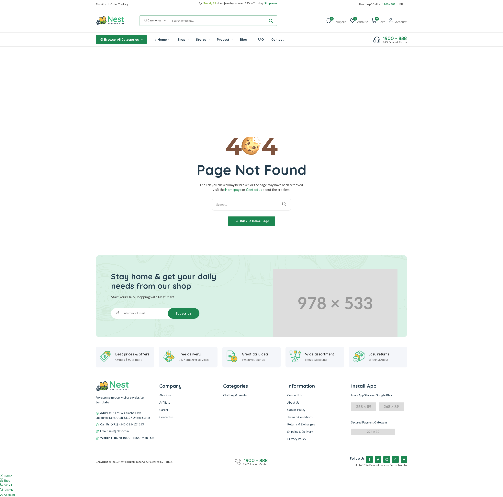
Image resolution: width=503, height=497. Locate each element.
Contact (277, 39)
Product (223, 39)
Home (162, 39)
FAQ (261, 39)
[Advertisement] (251, 76)
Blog (244, 39)
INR (401, 4)
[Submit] (271, 21)
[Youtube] (404, 459)
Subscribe (184, 313)
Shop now (270, 3)
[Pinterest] (395, 459)
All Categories (121, 39)
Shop (181, 39)
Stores (201, 39)
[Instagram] (386, 459)
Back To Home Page (254, 221)
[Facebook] (369, 459)
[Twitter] (378, 459)
